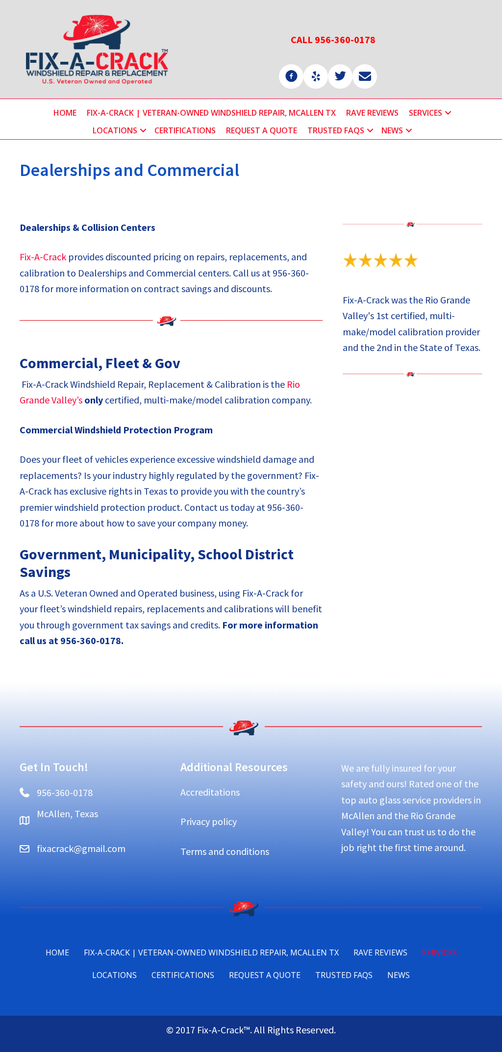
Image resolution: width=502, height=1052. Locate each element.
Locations (115, 130)
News (392, 130)
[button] (448, 113)
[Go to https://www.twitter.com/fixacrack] (340, 76)
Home (64, 112)
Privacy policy (208, 821)
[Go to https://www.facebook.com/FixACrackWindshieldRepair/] (291, 76)
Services (425, 112)
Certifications (185, 130)
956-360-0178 (65, 792)
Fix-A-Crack (43, 256)
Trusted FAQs (335, 130)
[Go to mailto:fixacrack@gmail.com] (364, 76)
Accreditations (210, 792)
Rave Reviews (372, 112)
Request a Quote (261, 130)
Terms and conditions (224, 851)
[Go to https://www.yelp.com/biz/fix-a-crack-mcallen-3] (315, 76)
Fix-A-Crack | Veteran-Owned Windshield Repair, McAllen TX (211, 112)
